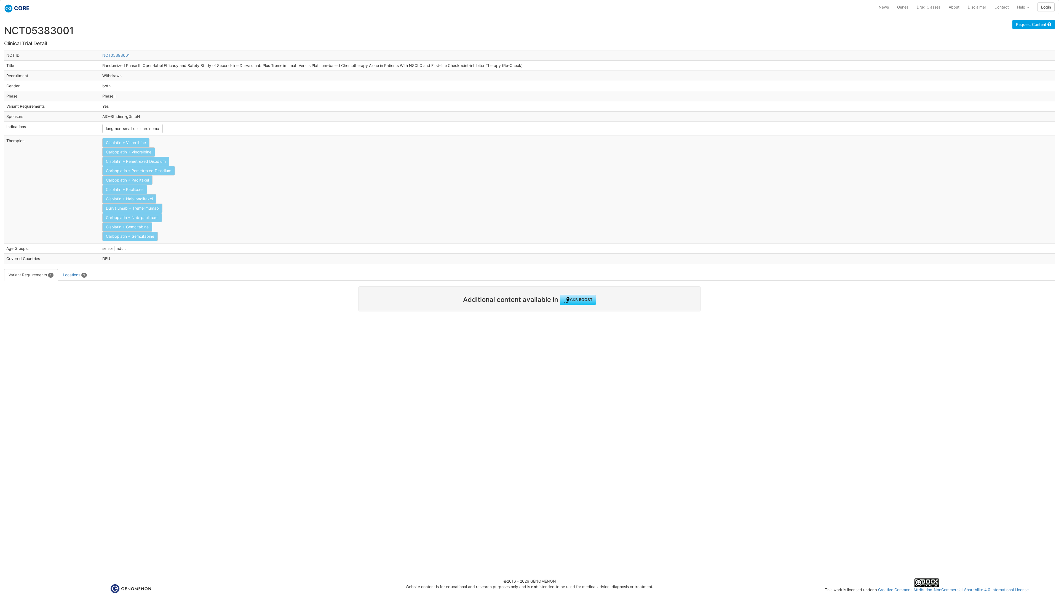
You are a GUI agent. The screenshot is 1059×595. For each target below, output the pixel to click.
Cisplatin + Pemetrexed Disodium (136, 161)
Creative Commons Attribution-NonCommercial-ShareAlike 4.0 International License (953, 589)
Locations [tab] (74, 274)
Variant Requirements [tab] (30, 274)
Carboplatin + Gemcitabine (130, 236)
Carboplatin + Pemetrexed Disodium (138, 170)
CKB (581, 299)
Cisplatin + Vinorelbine (126, 142)
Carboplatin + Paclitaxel (127, 180)
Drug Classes (928, 7)
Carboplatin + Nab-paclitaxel (132, 217)
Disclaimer (977, 7)
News (884, 7)
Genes (902, 7)
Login (1046, 7)
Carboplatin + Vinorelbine (128, 152)
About (954, 7)
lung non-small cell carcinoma (132, 128)
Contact (1001, 7)
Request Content (1031, 24)
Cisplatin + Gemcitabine (127, 227)
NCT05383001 (116, 55)
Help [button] (1021, 7)
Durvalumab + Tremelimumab (132, 208)
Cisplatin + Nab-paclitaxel (129, 198)
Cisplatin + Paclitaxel (124, 189)
